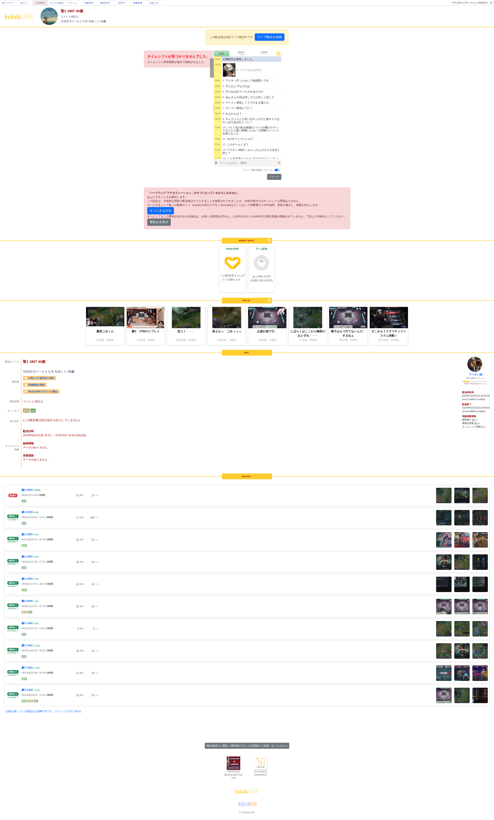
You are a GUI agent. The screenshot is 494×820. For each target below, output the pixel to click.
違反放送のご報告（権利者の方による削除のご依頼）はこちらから (247, 745)
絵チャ (24, 3)
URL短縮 (456, 2)
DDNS (121, 3)
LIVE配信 (40, 3)
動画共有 (105, 3)
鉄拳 (24, 545)
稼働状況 (483, 2)
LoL (33, 410)
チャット (72, 3)
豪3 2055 (27, 489)
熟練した (94, 21)
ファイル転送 (56, 3)
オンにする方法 (160, 210)
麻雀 (26, 410)
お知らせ (153, 3)
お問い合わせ (470, 2)
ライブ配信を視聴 (269, 37)
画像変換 (137, 3)
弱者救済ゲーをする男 (75, 21)
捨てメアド (8, 3)
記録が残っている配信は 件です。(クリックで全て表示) (43, 711)
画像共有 (89, 3)
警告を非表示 (159, 222)
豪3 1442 (27, 623)
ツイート (274, 176)
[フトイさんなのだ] (229, 70)
